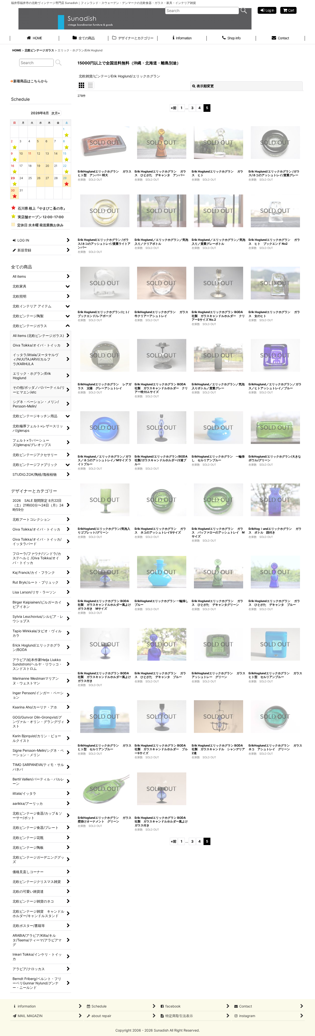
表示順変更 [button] (205, 86)
